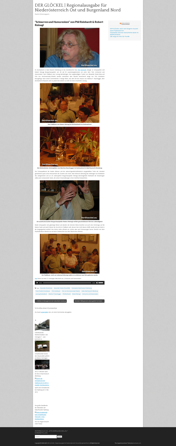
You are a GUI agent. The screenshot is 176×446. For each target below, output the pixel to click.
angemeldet (44, 312)
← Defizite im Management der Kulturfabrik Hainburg (51, 301)
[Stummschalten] (97, 283)
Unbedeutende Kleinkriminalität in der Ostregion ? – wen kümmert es (41, 336)
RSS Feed (125, 23)
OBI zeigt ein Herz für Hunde (119, 36)
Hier (36, 278)
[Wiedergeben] (37, 283)
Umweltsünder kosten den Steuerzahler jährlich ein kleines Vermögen (42, 356)
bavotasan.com (137, 443)
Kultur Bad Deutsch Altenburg (90, 291)
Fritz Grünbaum (56, 291)
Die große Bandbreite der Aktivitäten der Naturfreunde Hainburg (41, 408)
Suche (59, 436)
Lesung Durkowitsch (41, 294)
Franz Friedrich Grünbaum (43, 291)
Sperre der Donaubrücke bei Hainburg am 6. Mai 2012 (42, 390)
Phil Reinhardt (82, 70)
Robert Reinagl (76, 294)
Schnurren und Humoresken (90, 294)
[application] (69, 283)
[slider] (101, 282)
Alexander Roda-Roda (46, 288)
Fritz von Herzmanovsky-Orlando (71, 291)
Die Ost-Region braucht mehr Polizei (42, 423)
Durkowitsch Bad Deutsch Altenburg (81, 288)
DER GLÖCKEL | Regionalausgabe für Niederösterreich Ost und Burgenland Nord (78, 7)
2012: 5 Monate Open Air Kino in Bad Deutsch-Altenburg (42, 374)
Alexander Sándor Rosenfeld (62, 288)
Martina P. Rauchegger (55, 294)
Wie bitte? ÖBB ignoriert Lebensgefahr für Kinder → (89, 301)
